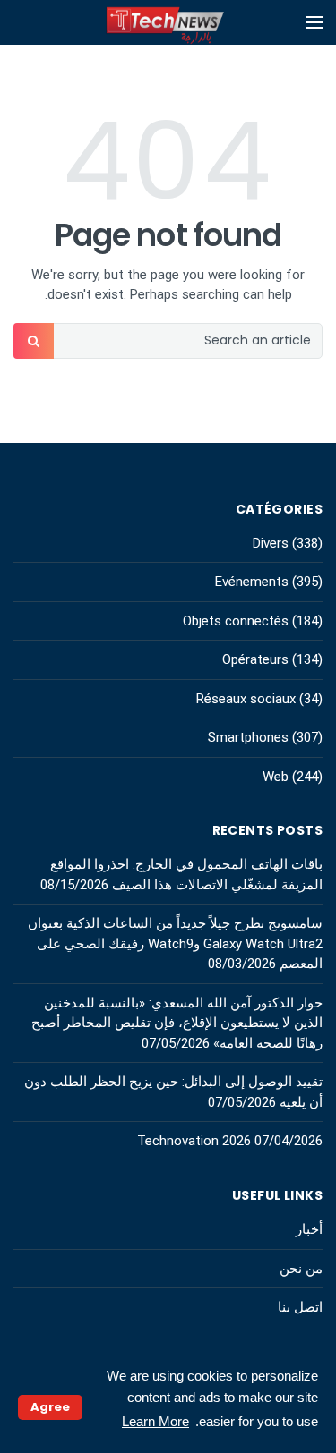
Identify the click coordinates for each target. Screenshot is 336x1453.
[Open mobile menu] (314, 22)
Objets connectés (236, 621)
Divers (271, 543)
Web (276, 777)
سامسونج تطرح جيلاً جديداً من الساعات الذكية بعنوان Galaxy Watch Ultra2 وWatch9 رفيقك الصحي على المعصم (175, 943)
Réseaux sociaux (246, 699)
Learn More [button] (155, 1421)
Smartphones (248, 737)
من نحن (301, 1269)
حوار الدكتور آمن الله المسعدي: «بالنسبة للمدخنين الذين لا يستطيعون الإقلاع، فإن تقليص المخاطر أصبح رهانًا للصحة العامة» (177, 1023)
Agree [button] (50, 1406)
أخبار (309, 1229)
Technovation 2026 (194, 1141)
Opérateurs (255, 659)
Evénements (252, 582)
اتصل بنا (300, 1307)
